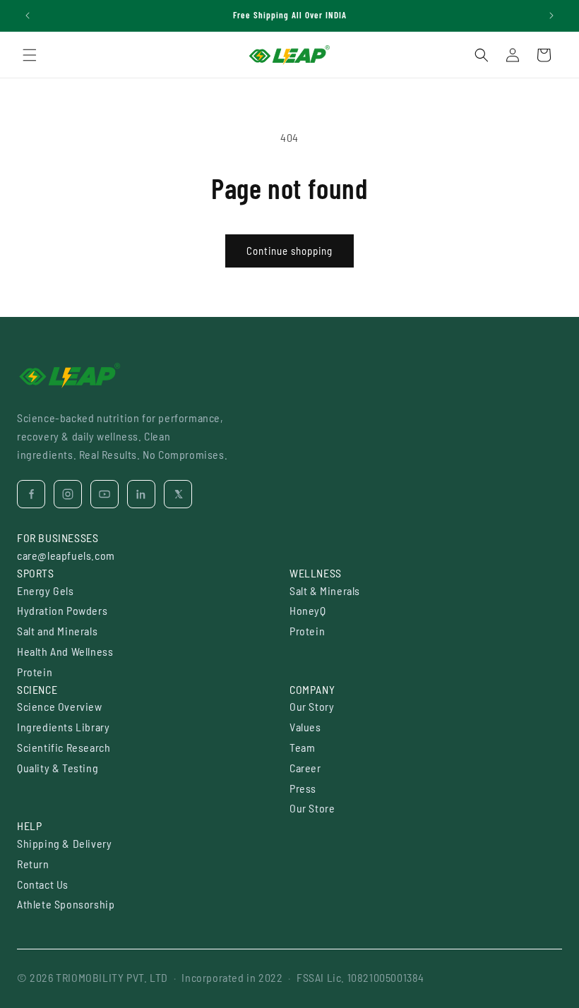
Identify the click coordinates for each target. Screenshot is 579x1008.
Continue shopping (289, 250)
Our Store (312, 808)
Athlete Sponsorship (65, 904)
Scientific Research (63, 747)
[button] (29, 55)
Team (302, 747)
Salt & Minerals (325, 590)
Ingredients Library (63, 726)
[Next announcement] (551, 15)
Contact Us (42, 884)
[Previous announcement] (27, 15)
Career (305, 767)
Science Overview (59, 706)
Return (33, 863)
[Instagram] (68, 494)
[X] (178, 494)
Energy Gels (45, 590)
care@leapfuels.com (66, 555)
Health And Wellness (65, 651)
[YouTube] (104, 494)
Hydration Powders (62, 610)
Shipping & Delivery (64, 843)
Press (303, 788)
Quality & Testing (57, 767)
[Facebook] (31, 494)
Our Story (312, 706)
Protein (34, 671)
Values (305, 726)
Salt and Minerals (57, 630)
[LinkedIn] (141, 494)
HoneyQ (308, 610)
